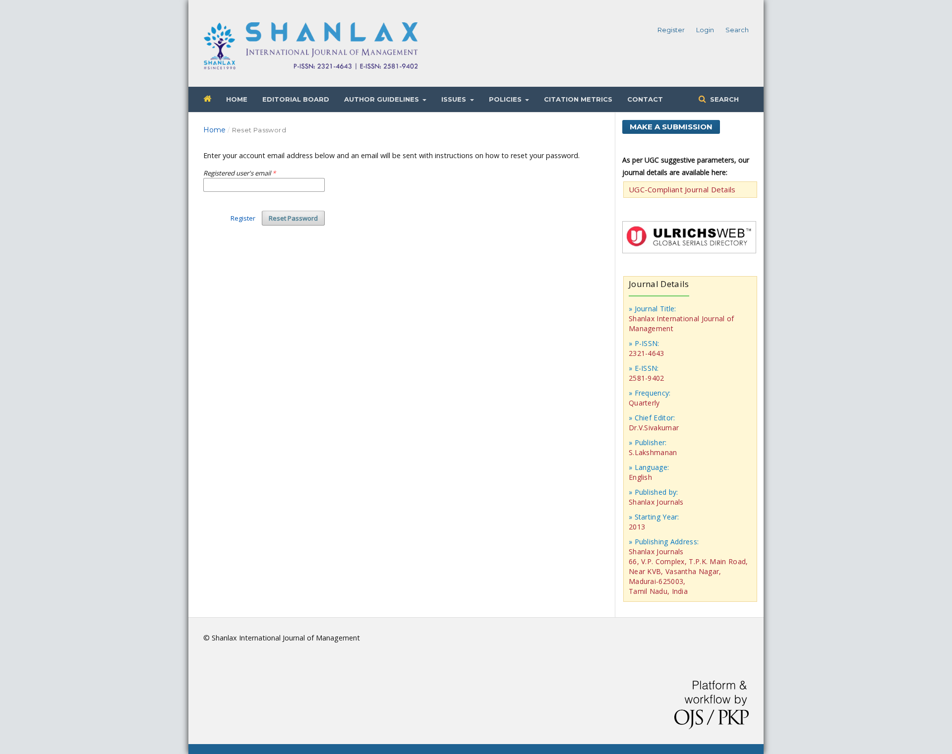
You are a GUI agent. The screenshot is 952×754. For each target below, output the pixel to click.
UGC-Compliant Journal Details (682, 189)
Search (723, 99)
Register (671, 30)
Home (236, 99)
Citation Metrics (578, 99)
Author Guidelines (382, 99)
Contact (645, 99)
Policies (506, 99)
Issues (454, 99)
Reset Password (293, 218)
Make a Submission (671, 126)
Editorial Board (295, 99)
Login (705, 30)
